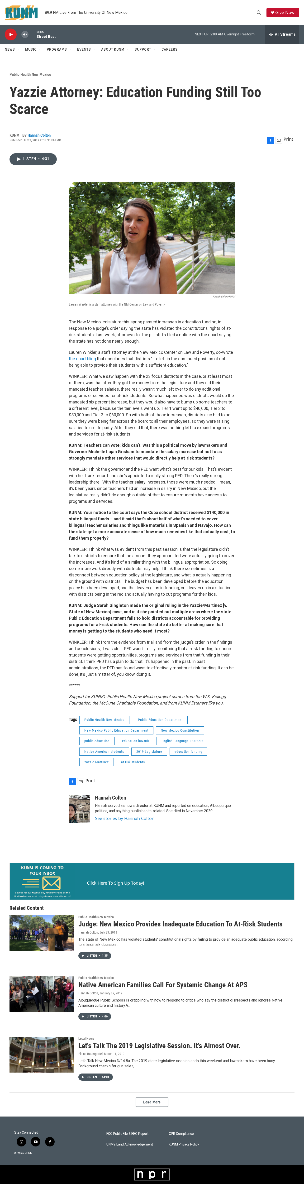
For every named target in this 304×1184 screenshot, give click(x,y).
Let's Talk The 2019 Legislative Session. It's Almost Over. (159, 1045)
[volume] (25, 34)
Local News (86, 1038)
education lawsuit (135, 741)
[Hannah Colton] (79, 809)
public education (97, 741)
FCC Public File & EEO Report (127, 1134)
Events (84, 49)
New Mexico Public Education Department (116, 730)
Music (31, 49)
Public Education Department (160, 720)
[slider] (32, 34)
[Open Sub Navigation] (18, 49)
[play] (10, 34)
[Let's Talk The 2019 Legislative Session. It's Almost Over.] (42, 1055)
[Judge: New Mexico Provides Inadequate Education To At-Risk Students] (42, 933)
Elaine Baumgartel (90, 1054)
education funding (188, 751)
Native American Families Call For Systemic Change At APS (162, 985)
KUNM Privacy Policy (184, 1144)
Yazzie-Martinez (96, 762)
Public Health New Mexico (30, 74)
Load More (152, 1102)
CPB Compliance (181, 1134)
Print (288, 139)
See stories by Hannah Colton (124, 818)
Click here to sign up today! (115, 883)
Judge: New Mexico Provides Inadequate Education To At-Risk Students (180, 924)
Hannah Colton (39, 135)
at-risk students (133, 762)
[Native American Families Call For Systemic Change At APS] (42, 994)
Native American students (104, 751)
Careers (170, 49)
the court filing (83, 358)
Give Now (284, 12)
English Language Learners (182, 741)
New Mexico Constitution (180, 730)
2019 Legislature (149, 751)
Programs (57, 49)
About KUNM (112, 49)
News (10, 49)
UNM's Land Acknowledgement (129, 1144)
